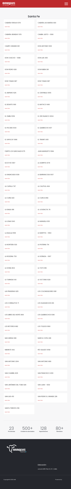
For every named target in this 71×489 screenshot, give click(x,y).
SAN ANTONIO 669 (44, 361)
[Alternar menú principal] (66, 4)
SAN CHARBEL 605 (11, 373)
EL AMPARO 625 (10, 93)
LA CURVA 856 (43, 198)
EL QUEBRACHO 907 (45, 128)
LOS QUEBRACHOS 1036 (46, 315)
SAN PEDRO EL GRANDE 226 (47, 396)
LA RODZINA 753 (11, 256)
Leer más (7, 26)
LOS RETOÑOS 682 (11, 326)
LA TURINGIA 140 (10, 280)
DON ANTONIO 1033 (45, 46)
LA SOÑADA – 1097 (44, 256)
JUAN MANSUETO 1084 (46, 151)
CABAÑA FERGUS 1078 (13, 23)
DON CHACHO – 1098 (12, 58)
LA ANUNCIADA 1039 (12, 175)
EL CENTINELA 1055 (44, 93)
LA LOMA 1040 (10, 221)
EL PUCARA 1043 (10, 128)
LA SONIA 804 (10, 268)
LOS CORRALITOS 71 (12, 303)
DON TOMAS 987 (11, 81)
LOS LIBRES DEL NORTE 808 (14, 315)
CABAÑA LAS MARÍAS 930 (47, 23)
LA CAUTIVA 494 (44, 186)
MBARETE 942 (10, 350)
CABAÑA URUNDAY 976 (13, 34)
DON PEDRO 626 (11, 69)
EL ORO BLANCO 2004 (46, 116)
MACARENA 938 (10, 338)
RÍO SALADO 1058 (44, 350)
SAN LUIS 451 (9, 396)
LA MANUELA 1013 (44, 221)
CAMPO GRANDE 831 (12, 46)
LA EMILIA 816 (9, 210)
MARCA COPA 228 (44, 338)
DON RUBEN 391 (43, 69)
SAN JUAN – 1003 (44, 385)
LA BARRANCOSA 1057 (46, 175)
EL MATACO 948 (44, 104)
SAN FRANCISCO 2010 (45, 373)
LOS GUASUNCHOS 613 (46, 303)
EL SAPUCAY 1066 (11, 140)
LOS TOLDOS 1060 (44, 326)
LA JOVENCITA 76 (44, 210)
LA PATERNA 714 (43, 245)
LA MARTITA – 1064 (44, 233)
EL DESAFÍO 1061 (10, 104)
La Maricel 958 (10, 233)
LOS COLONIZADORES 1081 (47, 291)
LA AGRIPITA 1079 (44, 163)
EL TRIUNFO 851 (43, 140)
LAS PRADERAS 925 (11, 291)
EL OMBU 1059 (10, 116)
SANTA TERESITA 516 (12, 408)
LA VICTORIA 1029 (44, 280)
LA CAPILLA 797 (10, 186)
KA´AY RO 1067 (10, 163)
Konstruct (65, 479)
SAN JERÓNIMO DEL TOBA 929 (15, 385)
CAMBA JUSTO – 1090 (45, 34)
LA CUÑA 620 (9, 198)
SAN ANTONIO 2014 (12, 361)
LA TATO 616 (42, 268)
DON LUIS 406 (43, 58)
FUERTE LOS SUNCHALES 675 (15, 151)
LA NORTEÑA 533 (11, 245)
